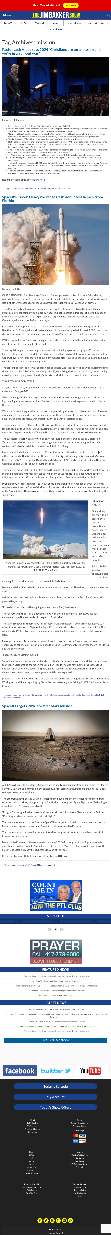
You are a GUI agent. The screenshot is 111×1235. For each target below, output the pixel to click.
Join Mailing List (80, 1193)
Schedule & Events (32, 1129)
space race (62, 695)
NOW (8, 23)
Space (54, 695)
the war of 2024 (58, 188)
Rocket (47, 695)
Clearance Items (79, 1126)
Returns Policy (80, 1187)
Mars (33, 695)
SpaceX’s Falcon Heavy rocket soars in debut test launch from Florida (52, 199)
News (31, 1152)
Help (80, 1196)
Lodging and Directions (32, 1187)
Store (79, 1120)
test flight (100, 695)
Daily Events (32, 1190)
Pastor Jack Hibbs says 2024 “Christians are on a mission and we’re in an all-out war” (51, 51)
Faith (21, 188)
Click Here (70, 5)
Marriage (39, 188)
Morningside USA (31, 1184)
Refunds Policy (80, 1190)
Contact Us (80, 1167)
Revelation (73, 23)
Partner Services (80, 1184)
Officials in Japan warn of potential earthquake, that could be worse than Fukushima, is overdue (57, 1026)
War (68, 188)
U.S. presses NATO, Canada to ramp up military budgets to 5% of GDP (57, 1009)
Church (15, 188)
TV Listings (32, 1132)
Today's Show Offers (55, 1107)
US (32, 1158)
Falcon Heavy (17, 695)
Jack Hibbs (29, 188)
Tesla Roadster (88, 695)
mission (47, 188)
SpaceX (71, 695)
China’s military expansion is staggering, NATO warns (57, 981)
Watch (32, 1120)
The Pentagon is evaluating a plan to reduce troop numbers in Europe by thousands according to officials (57, 986)
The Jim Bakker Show (80, 1155)
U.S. (23, 23)
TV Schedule (32, 1126)
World (39, 23)
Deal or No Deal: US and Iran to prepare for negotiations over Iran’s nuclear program (57, 976)
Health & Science (97, 23)
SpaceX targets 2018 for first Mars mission (37, 706)
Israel (55, 23)
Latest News (55, 1003)
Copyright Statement (55, 1233)
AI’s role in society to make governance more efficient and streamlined (57, 1021)
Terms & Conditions (55, 1229)
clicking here (38, 179)
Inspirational (55, 29)
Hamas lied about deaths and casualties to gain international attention (57, 991)
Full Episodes (32, 1123)
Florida (27, 695)
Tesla (78, 695)
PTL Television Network (80, 1164)
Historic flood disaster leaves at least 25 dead (57, 995)
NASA (27, 865)
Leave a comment (12, 697)
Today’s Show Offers (79, 1123)
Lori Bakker (80, 1161)
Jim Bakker (56, 15)
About (80, 1152)
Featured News (55, 969)
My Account (56, 1097)
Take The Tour (32, 1193)
